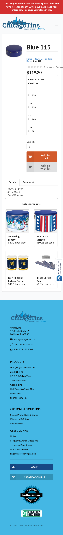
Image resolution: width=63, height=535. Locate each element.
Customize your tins (25, 409)
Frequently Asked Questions (24, 440)
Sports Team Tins (19, 397)
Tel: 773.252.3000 (23, 344)
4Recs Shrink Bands (43, 279)
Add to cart (45, 157)
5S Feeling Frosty (14, 238)
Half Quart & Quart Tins (22, 389)
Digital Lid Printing (19, 419)
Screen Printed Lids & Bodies (24, 415)
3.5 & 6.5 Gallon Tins (20, 376)
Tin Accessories (18, 380)
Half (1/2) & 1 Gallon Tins (22, 367)
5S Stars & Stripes (42, 238)
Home (29, 59)
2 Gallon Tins (16, 371)
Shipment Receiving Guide (23, 453)
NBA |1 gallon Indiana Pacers (16, 279)
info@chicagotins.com (25, 339)
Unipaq (13, 436)
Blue (29, 61)
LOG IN (34, 466)
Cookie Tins (16, 384)
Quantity (31, 142)
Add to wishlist (45, 167)
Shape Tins (15, 393)
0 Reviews (49, 67)
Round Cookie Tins (43, 59)
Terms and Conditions (21, 445)
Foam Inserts (16, 423)
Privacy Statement (19, 449)
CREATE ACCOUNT (34, 477)
